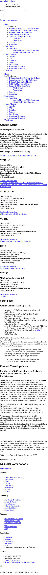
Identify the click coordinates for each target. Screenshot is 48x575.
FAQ (11, 58)
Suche (2, 11)
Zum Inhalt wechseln (7, 1)
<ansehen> (38, 330)
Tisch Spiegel (18, 38)
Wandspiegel (17, 40)
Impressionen (9, 46)
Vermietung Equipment (17, 66)
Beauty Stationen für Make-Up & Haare (23, 30)
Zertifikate (12, 60)
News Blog (13, 48)
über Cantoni (13, 64)
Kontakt (12, 56)
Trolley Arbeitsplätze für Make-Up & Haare (24, 28)
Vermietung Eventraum (17, 68)
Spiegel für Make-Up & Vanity (20, 36)
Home (6, 24)
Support (12, 62)
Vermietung (13, 44)
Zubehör (12, 42)
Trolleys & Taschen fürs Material (20, 32)
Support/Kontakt (10, 54)
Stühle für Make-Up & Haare (19, 34)
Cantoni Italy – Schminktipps (23, 52)
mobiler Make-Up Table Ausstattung (26, 50)
